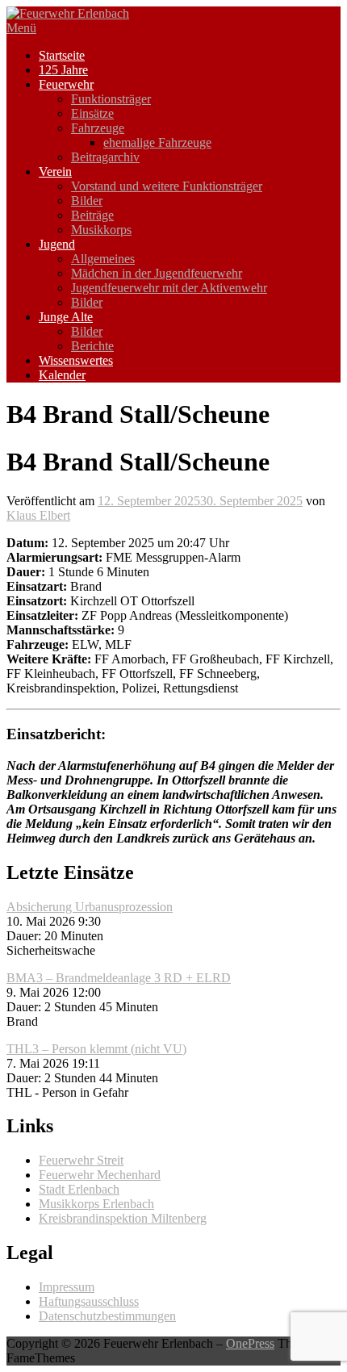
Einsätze (92, 113)
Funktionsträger (111, 99)
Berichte (92, 346)
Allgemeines (103, 259)
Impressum (66, 1287)
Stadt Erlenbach (79, 1189)
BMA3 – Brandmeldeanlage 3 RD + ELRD (118, 978)
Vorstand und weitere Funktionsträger (166, 186)
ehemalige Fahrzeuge (157, 142)
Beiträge (92, 215)
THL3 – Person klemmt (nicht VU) (96, 1049)
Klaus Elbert (38, 515)
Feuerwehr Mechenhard (100, 1175)
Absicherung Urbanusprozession (89, 907)
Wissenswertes (76, 360)
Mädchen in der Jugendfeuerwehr (156, 273)
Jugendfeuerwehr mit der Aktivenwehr (169, 288)
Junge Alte (66, 317)
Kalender (62, 375)
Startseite (62, 55)
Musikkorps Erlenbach (96, 1204)
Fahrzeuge (97, 128)
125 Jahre (63, 70)
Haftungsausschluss (89, 1301)
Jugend (57, 244)
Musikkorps (101, 229)
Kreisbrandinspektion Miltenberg (123, 1218)
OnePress (250, 1343)
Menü (21, 28)
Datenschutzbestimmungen (107, 1316)
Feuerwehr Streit (81, 1160)
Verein (55, 171)
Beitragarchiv (105, 157)
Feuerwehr (66, 84)
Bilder (86, 200)
